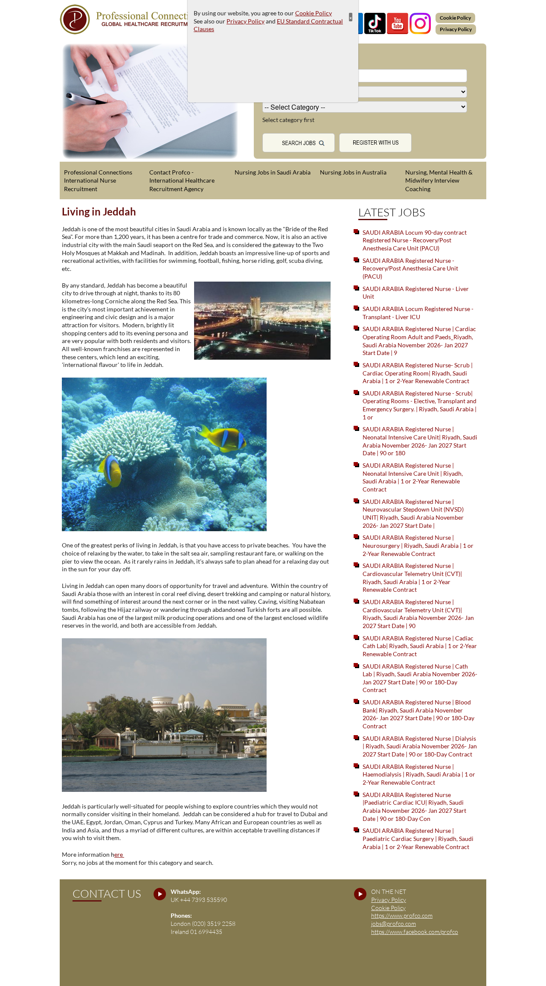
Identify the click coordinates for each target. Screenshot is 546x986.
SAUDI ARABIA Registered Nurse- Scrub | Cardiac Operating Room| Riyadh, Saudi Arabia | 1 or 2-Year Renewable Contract (418, 372)
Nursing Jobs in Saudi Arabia (273, 172)
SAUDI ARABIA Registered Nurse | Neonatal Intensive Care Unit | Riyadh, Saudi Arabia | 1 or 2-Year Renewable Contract (413, 477)
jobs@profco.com (393, 923)
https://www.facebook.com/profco (414, 931)
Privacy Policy (456, 29)
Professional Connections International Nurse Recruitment (98, 180)
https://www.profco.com (402, 915)
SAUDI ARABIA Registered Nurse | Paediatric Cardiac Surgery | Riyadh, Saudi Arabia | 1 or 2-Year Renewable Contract (418, 838)
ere (119, 854)
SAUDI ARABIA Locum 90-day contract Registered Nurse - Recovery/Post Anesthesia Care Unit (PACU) (415, 240)
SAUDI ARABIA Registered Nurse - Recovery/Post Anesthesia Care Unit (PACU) (410, 268)
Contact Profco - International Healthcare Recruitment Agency (182, 180)
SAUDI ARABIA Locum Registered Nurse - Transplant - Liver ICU (418, 312)
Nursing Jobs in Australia (353, 172)
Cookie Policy (455, 18)
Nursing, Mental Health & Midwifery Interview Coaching (439, 180)
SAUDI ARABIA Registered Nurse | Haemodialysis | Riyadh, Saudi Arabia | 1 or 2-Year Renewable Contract (419, 774)
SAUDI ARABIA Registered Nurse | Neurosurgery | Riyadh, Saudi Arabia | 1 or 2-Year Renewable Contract (418, 545)
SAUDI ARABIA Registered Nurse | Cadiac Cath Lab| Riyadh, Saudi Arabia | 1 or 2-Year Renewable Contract (420, 645)
